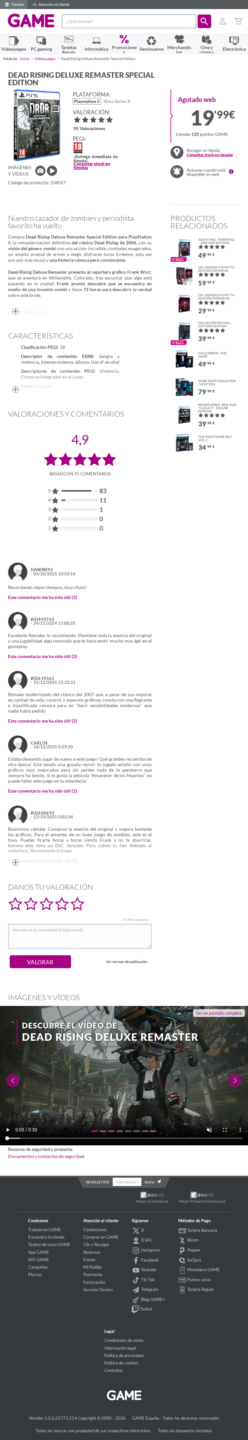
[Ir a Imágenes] (40, 171)
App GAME (38, 1252)
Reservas (91, 1252)
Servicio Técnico (98, 1289)
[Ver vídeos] (52, 171)
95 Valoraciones (89, 129)
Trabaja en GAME (44, 1229)
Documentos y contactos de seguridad (46, 1156)
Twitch (145, 1309)
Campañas (38, 1267)
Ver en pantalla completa (219, 1013)
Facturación (94, 1282)
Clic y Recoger (96, 1244)
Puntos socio (198, 1279)
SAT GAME (38, 1259)
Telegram (149, 1289)
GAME (31, 20)
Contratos (113, 1370)
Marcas (35, 1274)
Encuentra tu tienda (46, 1237)
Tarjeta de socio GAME (49, 1244)
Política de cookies (121, 1362)
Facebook (149, 1260)
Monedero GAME (203, 1269)
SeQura (193, 1260)
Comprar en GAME (101, 1237)
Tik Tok (147, 1279)
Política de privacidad (123, 1355)
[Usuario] (222, 21)
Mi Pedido (92, 1267)
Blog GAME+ (152, 1299)
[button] (204, 21)
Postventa (92, 1274)
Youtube (148, 1269)
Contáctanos (95, 1229)
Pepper (193, 1249)
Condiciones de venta (124, 1340)
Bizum (192, 1239)
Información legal (120, 1348)
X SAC (146, 1239)
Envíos (89, 1259)
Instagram (150, 1249)
